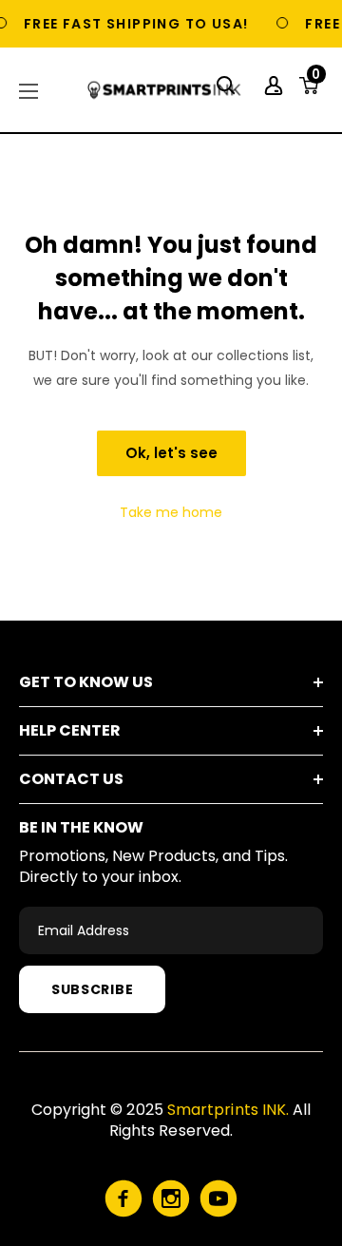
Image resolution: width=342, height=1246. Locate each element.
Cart (316, 80)
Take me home (171, 512)
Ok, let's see (171, 453)
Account (276, 85)
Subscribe (92, 989)
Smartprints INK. (228, 1110)
